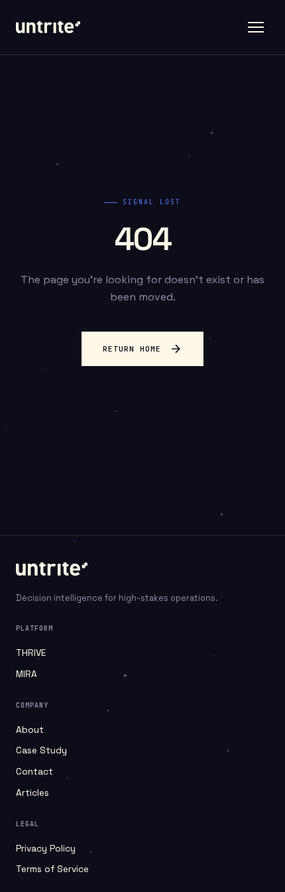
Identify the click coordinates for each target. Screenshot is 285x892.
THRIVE (31, 653)
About (30, 729)
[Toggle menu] (256, 27)
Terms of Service (52, 869)
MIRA (26, 674)
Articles (32, 792)
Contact (34, 771)
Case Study (41, 750)
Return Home (132, 348)
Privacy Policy (46, 848)
